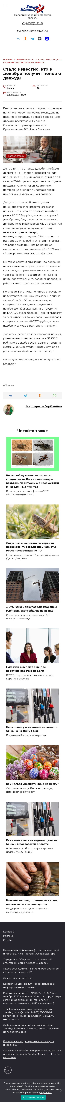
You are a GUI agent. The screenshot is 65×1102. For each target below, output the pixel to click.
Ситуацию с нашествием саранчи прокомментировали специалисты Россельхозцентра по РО (31, 547)
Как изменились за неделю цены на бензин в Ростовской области (31, 842)
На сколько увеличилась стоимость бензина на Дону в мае (31, 729)
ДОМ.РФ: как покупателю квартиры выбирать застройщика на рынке (31, 608)
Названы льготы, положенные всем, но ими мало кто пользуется (32, 902)
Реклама (8, 936)
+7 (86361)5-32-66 (32, 23)
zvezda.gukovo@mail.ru (32, 31)
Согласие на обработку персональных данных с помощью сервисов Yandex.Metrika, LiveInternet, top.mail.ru (32, 1054)
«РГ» (32, 121)
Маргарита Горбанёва (44, 406)
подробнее (16, 1086)
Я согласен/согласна (33, 1097)
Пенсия (9, 385)
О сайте (7, 940)
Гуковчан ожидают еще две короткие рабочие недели (26, 669)
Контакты (9, 931)
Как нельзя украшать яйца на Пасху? (32, 783)
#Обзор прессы (16, 156)
